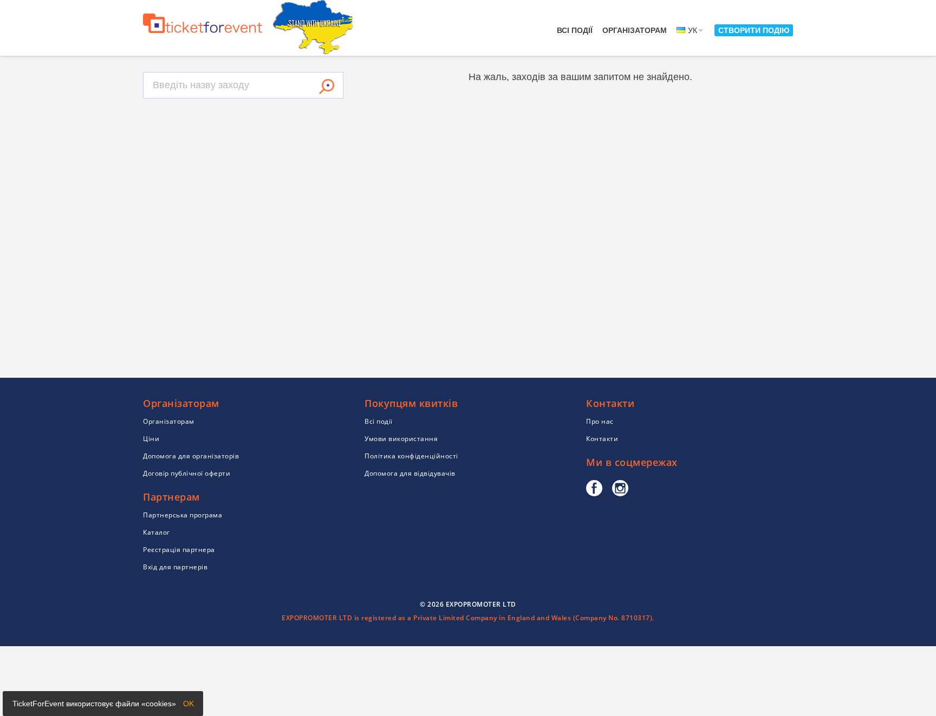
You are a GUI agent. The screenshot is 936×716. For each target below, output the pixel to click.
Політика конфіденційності (411, 456)
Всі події (575, 30)
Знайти (326, 86)
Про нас (600, 421)
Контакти (602, 438)
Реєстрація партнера (179, 549)
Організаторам (634, 30)
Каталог (156, 532)
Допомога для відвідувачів (410, 473)
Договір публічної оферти (186, 473)
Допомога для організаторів (191, 456)
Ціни (151, 438)
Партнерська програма (182, 515)
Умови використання (401, 438)
